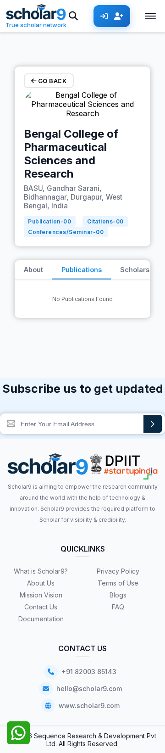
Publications (81, 269)
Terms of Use (118, 583)
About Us (41, 583)
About (33, 269)
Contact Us (40, 607)
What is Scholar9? (41, 571)
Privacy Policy (118, 571)
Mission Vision (41, 595)
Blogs (118, 595)
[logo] (48, 467)
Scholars (134, 269)
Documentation (41, 619)
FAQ (118, 607)
